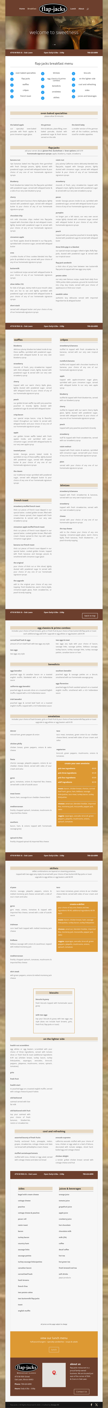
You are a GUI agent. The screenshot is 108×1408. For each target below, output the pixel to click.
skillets (56, 97)
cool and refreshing (87, 84)
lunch (54, 1349)
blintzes (56, 73)
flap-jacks (26, 78)
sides (87, 90)
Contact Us (81, 1391)
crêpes (26, 90)
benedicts (56, 86)
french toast (25, 96)
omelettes (56, 91)
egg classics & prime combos (56, 79)
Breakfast (32, 9)
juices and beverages (87, 96)
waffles (26, 84)
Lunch (73, 9)
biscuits (87, 73)
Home (22, 9)
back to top (89, 615)
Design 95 (55, 1405)
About (81, 9)
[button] (54, 1373)
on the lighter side (87, 78)
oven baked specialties (26, 73)
